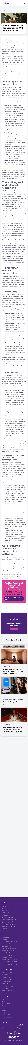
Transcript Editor (6, 944)
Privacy (3, 1010)
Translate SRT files (6, 957)
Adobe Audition (6, 988)
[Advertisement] (14, 801)
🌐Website (4, 915)
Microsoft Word (6, 981)
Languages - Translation (8, 948)
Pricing (3, 908)
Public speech (5, 1003)
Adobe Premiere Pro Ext (8, 919)
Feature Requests (6, 1017)
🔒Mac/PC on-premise (8, 926)
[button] (25, 3)
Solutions (4, 910)
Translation (4, 939)
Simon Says (7, 256)
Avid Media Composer (7, 986)
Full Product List (6, 913)
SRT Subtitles (5, 983)
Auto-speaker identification (9, 941)
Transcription (5, 937)
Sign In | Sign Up (6, 906)
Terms (3, 1012)
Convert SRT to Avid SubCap (10, 962)
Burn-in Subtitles (6, 953)
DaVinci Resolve (8, 917)
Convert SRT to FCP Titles (9, 959)
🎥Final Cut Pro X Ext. (8, 924)
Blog (2, 1005)
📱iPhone (4, 928)
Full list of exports (6, 990)
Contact (3, 1001)
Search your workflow (7, 972)
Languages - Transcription (9, 946)
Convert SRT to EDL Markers (9, 964)
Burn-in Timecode (6, 955)
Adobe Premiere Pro (7, 979)
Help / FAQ (4, 999)
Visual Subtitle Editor (7, 950)
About (3, 1008)
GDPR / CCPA (5, 1014)
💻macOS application (7, 922)
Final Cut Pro (5, 974)
